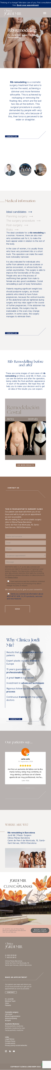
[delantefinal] (28, 429)
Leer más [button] (25, 780)
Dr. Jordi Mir (9, 999)
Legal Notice (9, 1039)
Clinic (7, 1003)
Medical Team (10, 1001)
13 (38, 455)
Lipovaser (8, 1014)
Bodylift (8, 1020)
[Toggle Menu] (44, 13)
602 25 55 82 (11, 955)
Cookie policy (10, 1043)
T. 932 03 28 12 (10, 957)
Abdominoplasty (11, 1018)
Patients (8, 1005)
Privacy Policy (13, 577)
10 (31, 455)
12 (36, 455)
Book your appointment (28, 5)
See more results (25, 465)
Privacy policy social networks (16, 1045)
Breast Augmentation (12, 1016)
